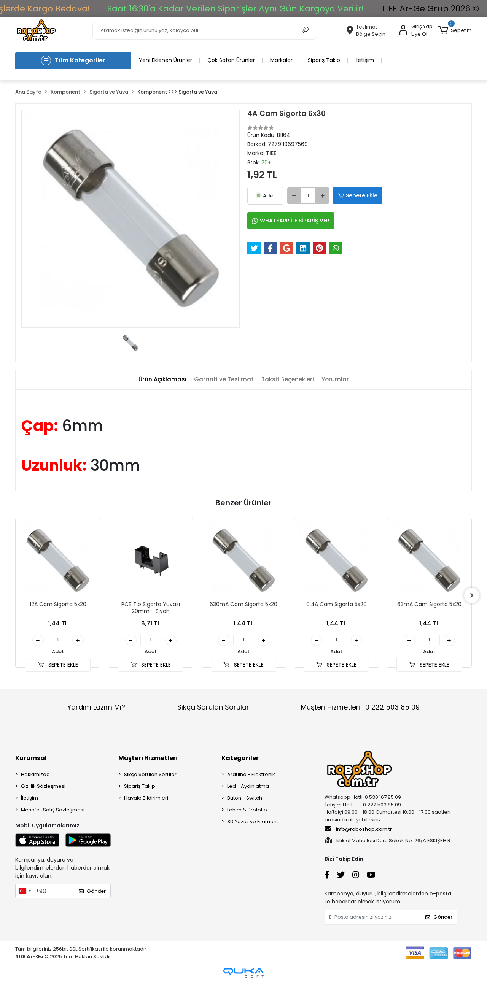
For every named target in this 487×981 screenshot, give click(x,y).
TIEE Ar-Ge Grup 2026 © (430, 8)
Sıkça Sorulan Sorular (213, 707)
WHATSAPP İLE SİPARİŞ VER (294, 220)
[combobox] (24, 891)
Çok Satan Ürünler (231, 60)
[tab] (162, 379)
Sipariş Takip (324, 60)
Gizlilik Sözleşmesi (43, 786)
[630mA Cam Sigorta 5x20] (243, 560)
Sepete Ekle (361, 195)
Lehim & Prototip (247, 809)
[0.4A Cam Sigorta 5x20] (336, 560)
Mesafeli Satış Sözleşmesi (52, 809)
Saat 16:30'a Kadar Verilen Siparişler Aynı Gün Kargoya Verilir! (235, 8)
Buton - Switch (244, 798)
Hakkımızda (35, 774)
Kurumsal (31, 758)
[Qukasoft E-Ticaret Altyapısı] (243, 973)
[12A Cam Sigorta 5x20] (57, 560)
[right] (472, 595)
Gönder (96, 891)
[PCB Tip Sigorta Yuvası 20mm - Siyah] (150, 560)
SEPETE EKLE (62, 664)
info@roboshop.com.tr (364, 829)
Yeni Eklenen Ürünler (165, 60)
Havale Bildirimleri (146, 798)
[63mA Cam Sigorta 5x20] (429, 560)
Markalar (281, 60)
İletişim (364, 60)
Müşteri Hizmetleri (360, 707)
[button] (455, 30)
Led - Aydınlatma (248, 786)
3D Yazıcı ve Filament (252, 821)
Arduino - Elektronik (251, 774)
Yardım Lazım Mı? (96, 707)
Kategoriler (240, 758)
